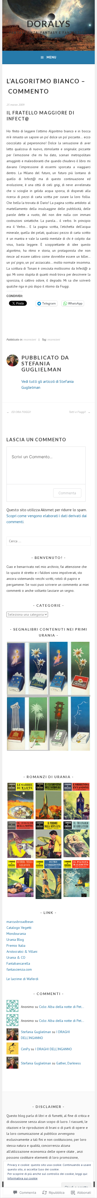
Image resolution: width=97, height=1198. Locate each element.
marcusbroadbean (19, 921)
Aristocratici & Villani (21, 951)
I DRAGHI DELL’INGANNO (53, 1049)
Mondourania (16, 933)
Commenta (67, 493)
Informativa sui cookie (22, 1178)
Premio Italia (15, 945)
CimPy (25, 1049)
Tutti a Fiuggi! (77, 412)
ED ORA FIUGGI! (21, 412)
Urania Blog (15, 939)
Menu (51, 57)
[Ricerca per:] (48, 541)
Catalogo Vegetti (18, 927)
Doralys (49, 23)
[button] (48, 696)
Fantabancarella (18, 963)
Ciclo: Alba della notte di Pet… (61, 1006)
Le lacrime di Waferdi (22, 979)
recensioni (30, 339)
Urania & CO (15, 957)
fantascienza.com (19, 969)
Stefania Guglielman (36, 1032)
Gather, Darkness (68, 1063)
